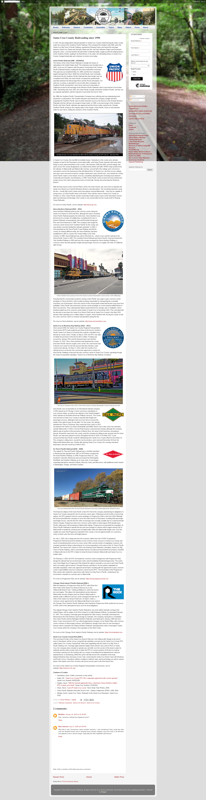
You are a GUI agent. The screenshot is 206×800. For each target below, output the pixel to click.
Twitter (131, 129)
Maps (120, 27)
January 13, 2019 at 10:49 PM (75, 714)
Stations (76, 27)
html (134, 72)
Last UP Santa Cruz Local (76, 688)
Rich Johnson (63, 726)
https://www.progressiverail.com (97, 579)
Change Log (133, 108)
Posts (133, 96)
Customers (88, 27)
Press (137, 27)
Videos (128, 27)
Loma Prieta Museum (136, 141)
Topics (111, 27)
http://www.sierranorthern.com (95, 321)
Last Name (135, 55)
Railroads (66, 27)
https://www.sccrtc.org (67, 668)
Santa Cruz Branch (79, 703)
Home (89, 777)
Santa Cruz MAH (135, 156)
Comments (135, 100)
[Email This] (85, 700)
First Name (135, 48)
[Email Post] (80, 700)
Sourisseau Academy (136, 160)
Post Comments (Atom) (70, 781)
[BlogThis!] (87, 700)
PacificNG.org (134, 149)
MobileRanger (134, 143)
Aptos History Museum (137, 137)
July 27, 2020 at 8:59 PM (77, 726)
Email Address (136, 41)
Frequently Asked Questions (140, 111)
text (134, 75)
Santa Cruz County (93, 703)
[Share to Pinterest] (93, 700)
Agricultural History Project (139, 135)
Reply (60, 720)
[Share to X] (89, 700)
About (145, 27)
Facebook (132, 127)
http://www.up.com (90, 205)
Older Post (119, 777)
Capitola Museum (135, 139)
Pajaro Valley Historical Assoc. (140, 152)
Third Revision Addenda (138, 106)
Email (131, 125)
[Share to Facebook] (91, 700)
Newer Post (58, 777)
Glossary (132, 116)
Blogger (103, 792)
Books (55, 27)
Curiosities (100, 27)
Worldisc (61, 714)
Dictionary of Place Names (139, 114)
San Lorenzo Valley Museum (139, 158)
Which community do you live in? (139, 62)
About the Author (136, 119)
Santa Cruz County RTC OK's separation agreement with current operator (91, 678)
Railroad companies (65, 703)
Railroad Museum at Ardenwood (140, 154)
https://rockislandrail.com (113, 632)
